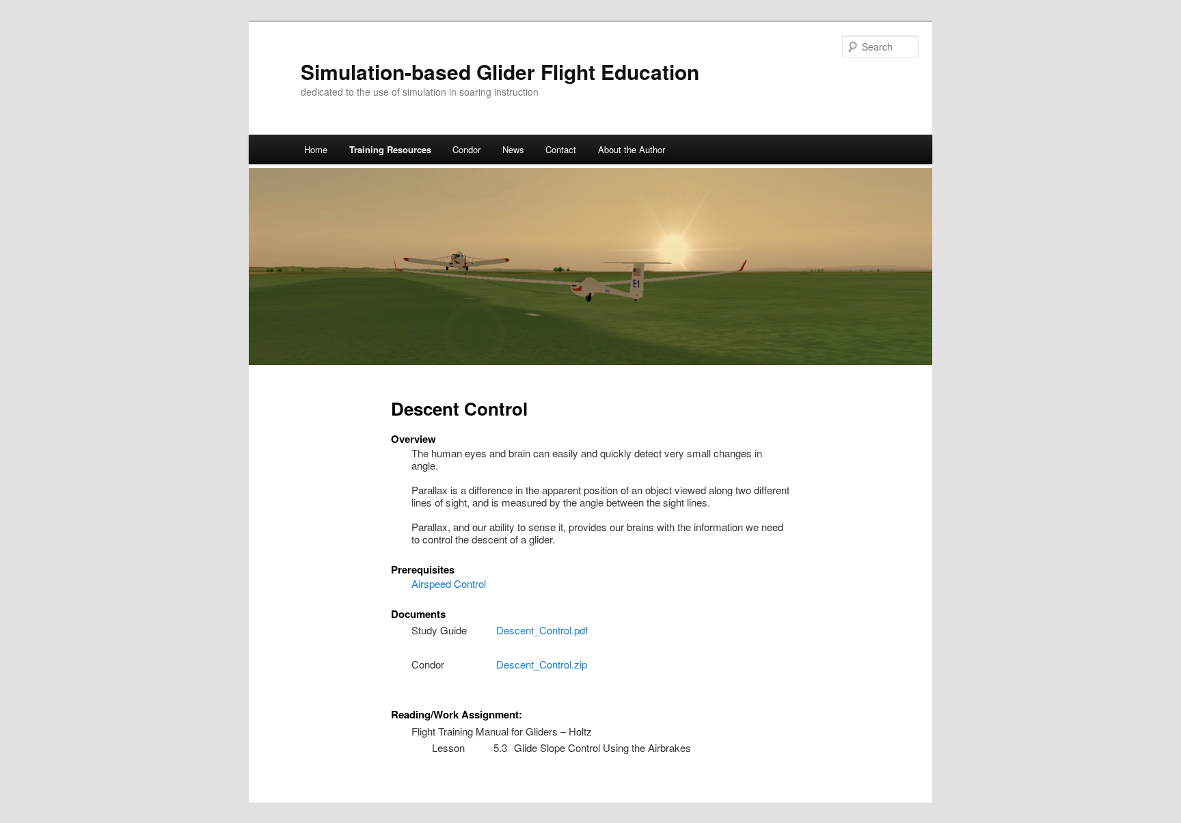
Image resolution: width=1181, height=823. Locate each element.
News (513, 149)
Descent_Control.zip (541, 664)
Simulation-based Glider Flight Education (500, 71)
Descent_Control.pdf (542, 630)
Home (315, 149)
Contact (560, 149)
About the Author (631, 149)
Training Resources (390, 149)
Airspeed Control (448, 583)
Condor (466, 149)
